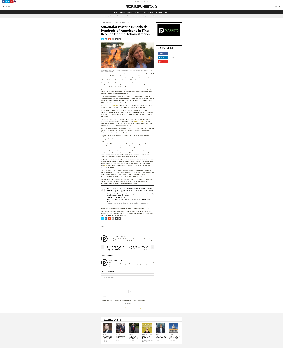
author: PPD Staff (119, 22)
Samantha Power (105, 232)
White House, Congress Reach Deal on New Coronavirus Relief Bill (174, 337)
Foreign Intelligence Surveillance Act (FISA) (112, 230)
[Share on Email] (116, 39)
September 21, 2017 (110, 22)
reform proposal (148, 230)
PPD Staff (123, 236)
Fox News (141, 76)
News (106, 16)
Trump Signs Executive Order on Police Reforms (121, 337)
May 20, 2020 (145, 341)
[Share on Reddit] (109, 39)
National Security (138, 230)
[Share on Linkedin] (106, 39)
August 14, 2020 (106, 341)
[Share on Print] (120, 39)
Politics (110, 16)
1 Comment (127, 22)
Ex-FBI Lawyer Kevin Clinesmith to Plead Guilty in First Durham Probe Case (108, 338)
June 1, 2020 (131, 340)
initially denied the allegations (112, 105)
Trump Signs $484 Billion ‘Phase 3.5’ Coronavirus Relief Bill (161, 337)
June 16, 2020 (119, 340)
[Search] (279, 6)
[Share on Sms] (113, 39)
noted (106, 165)
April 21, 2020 (172, 340)
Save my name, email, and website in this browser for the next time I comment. (123, 300)
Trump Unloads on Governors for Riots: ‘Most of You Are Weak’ (134, 337)
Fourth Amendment (128, 230)
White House (120, 232)
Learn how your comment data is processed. (134, 308)
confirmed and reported (139, 121)
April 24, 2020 (158, 340)
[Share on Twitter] (102, 39)
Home (102, 16)
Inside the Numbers (147, 334)
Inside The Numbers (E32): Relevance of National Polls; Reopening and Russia (147, 338)
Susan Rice (113, 232)
